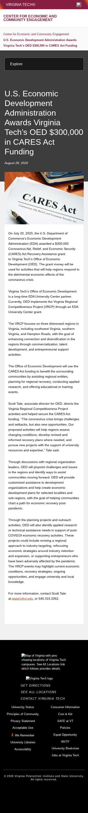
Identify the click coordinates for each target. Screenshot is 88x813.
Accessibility (22, 749)
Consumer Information (65, 707)
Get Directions (37, 685)
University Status (23, 707)
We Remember (24, 735)
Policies (65, 727)
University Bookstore (65, 748)
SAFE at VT (65, 721)
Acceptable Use (22, 727)
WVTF (65, 741)
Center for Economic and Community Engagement (36, 34)
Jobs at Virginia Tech (65, 755)
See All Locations (40, 692)
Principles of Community (23, 714)
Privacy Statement (23, 721)
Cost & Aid (65, 714)
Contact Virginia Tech (44, 698)
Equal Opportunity (65, 734)
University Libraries (22, 742)
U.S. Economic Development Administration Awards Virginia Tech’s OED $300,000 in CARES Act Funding (40, 43)
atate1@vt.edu (22, 598)
